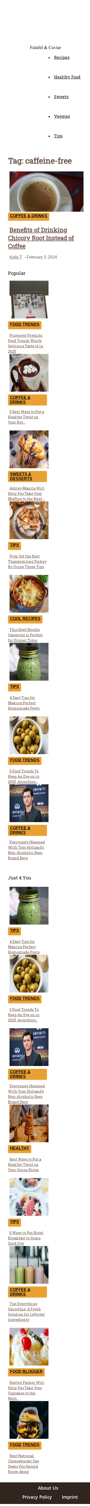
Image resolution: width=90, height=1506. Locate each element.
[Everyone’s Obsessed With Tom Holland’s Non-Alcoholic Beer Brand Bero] (29, 821)
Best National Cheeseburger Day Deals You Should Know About (23, 1463)
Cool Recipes (25, 618)
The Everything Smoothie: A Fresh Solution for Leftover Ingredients (26, 1311)
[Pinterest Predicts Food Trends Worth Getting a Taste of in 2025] (29, 317)
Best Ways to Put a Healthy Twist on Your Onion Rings (24, 1164)
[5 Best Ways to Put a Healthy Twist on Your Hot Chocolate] (29, 390)
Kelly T (16, 257)
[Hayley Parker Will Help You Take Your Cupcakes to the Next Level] (29, 1364)
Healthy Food (67, 77)
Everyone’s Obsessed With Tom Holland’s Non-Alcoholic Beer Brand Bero (26, 850)
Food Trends (25, 324)
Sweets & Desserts (21, 476)
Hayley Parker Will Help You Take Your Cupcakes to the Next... (26, 1390)
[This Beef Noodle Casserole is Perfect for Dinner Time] (29, 611)
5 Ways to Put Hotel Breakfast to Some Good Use (26, 1238)
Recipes (62, 57)
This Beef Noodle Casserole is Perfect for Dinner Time (25, 635)
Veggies (62, 116)
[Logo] (9, 46)
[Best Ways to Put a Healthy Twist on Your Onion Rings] (29, 1141)
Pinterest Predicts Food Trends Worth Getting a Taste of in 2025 (25, 343)
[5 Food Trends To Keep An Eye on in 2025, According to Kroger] (29, 753)
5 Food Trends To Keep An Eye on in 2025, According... (24, 776)
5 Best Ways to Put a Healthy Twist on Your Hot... (26, 417)
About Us (48, 1488)
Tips (58, 135)
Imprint (70, 1497)
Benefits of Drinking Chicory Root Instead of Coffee (41, 238)
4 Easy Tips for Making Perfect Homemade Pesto (24, 703)
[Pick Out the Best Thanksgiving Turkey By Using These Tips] (29, 538)
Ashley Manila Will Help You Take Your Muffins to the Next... (26, 493)
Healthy (19, 1148)
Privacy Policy (37, 1497)
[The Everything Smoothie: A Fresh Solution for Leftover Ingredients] (29, 1282)
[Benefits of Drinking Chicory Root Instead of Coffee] (46, 210)
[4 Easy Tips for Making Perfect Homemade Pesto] (29, 679)
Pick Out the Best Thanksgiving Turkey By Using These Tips (27, 561)
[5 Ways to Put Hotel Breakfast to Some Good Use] (29, 1214)
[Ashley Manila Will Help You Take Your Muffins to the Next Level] (29, 467)
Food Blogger (26, 1371)
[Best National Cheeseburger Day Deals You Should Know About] (29, 1437)
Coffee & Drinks (28, 216)
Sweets (61, 96)
